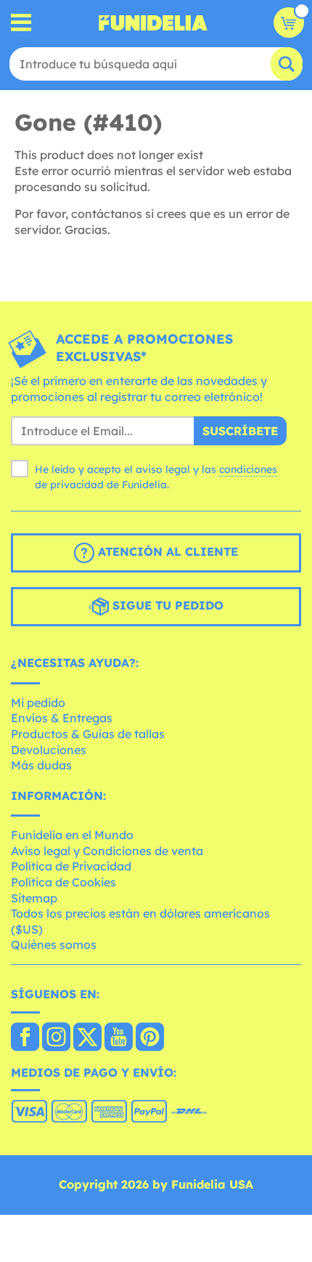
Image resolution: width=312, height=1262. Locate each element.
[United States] (25, 1038)
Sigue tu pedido (166, 605)
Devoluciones (48, 750)
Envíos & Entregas (61, 718)
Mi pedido (38, 702)
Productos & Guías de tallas (88, 734)
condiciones (248, 469)
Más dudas (41, 765)
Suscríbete (240, 431)
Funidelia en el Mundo (72, 835)
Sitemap (34, 898)
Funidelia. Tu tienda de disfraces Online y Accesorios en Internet (153, 23)
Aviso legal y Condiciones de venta (107, 851)
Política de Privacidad (71, 866)
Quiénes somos (54, 944)
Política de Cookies (63, 882)
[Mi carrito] (289, 22)
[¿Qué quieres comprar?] (21, 23)
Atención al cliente (166, 551)
